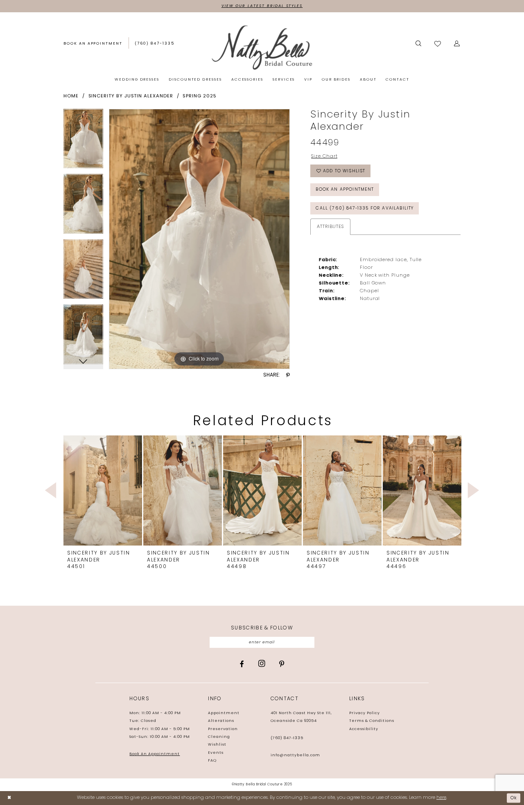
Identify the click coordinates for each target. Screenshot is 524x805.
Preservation (223, 729)
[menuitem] (93, 44)
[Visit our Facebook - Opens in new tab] (242, 664)
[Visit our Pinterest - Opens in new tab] (281, 664)
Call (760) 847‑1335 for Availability (364, 208)
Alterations (221, 721)
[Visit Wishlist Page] (438, 44)
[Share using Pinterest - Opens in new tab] (288, 375)
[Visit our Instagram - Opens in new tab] (261, 664)
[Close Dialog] (9, 798)
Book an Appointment (345, 189)
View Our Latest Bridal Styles (262, 6)
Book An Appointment (154, 754)
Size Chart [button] (324, 156)
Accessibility (363, 729)
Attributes (330, 226)
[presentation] (102, 490)
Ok (513, 798)
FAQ (212, 760)
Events (216, 753)
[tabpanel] (83, 141)
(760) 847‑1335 (287, 738)
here (441, 797)
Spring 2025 (199, 96)
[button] (457, 43)
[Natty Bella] (262, 47)
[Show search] (418, 43)
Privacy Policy (364, 713)
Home (71, 96)
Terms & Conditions (371, 721)
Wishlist (217, 744)
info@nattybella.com (295, 755)
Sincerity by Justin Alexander (130, 96)
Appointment (223, 713)
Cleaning (219, 737)
